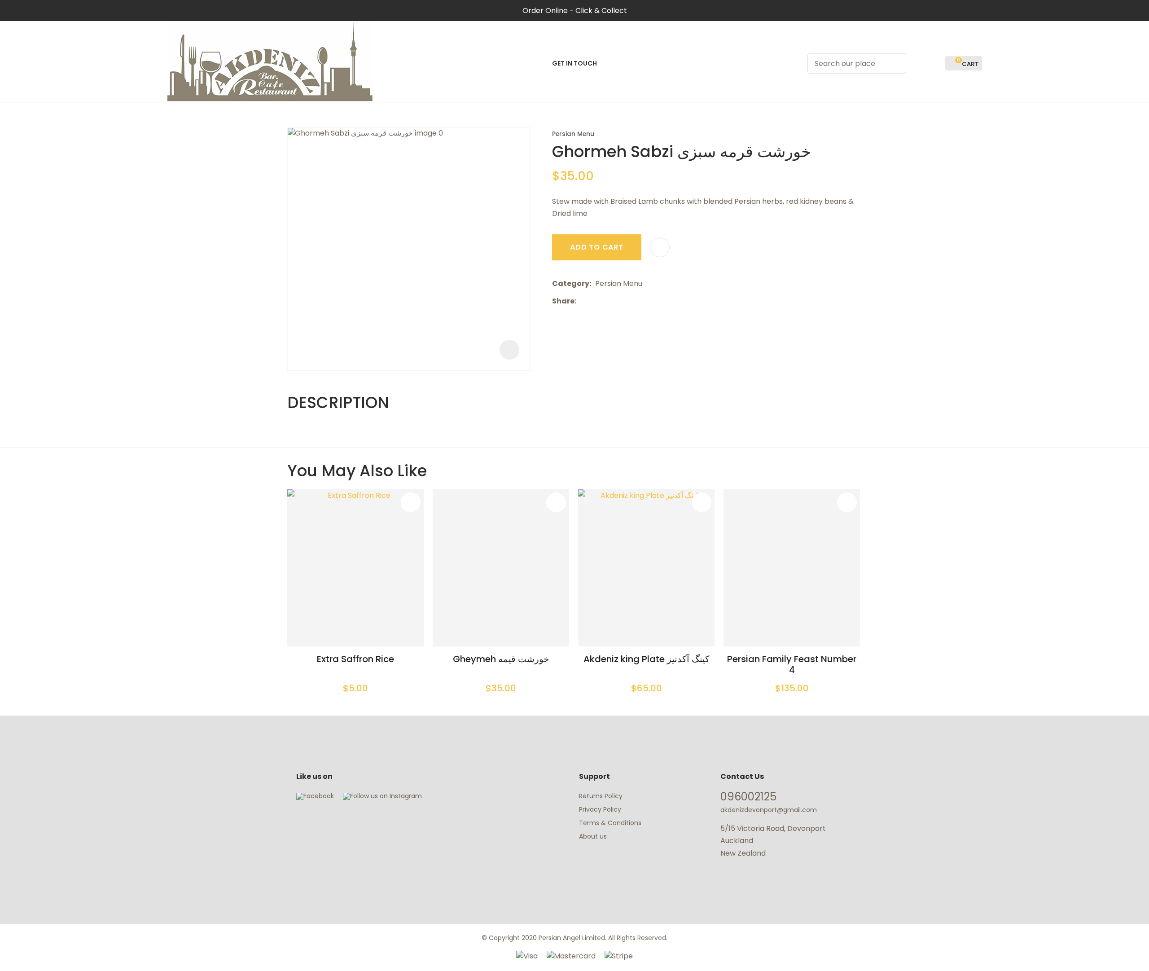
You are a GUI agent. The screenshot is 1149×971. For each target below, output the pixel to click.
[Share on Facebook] (581, 301)
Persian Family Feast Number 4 (791, 664)
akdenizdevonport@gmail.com (768, 809)
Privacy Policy (600, 809)
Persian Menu (573, 134)
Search (895, 63)
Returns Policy (601, 795)
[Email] (608, 301)
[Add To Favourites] (660, 247)
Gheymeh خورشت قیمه (501, 659)
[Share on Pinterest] (621, 300)
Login (918, 63)
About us (593, 836)
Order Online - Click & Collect (574, 10)
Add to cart (596, 247)
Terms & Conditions (610, 822)
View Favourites (934, 63)
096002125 (748, 796)
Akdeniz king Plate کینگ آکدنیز (646, 659)
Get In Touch (574, 63)
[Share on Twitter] (594, 301)
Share (563, 301)
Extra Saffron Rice (355, 659)
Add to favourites (411, 502)
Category (570, 283)
